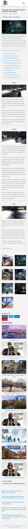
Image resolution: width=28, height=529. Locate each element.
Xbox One (22, 483)
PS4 (12, 483)
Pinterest (5, 319)
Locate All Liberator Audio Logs (12, 63)
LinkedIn (17, 316)
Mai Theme (16, 527)
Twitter (11, 316)
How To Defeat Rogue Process (11, 77)
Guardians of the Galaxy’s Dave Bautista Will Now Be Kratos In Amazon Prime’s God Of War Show (14, 509)
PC (9, 483)
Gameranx (13, 525)
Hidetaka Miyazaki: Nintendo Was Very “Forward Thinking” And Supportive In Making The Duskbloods (14, 516)
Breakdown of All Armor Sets (11, 56)
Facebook (5, 316)
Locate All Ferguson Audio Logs (12, 60)
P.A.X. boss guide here (9, 198)
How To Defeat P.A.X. (9, 70)
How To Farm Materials (10, 53)
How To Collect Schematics (11, 58)
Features (9, 481)
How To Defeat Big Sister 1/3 (11, 75)
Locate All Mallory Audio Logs (11, 65)
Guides (6, 483)
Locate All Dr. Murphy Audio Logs (12, 68)
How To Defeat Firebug (10, 72)
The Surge (16, 483)
